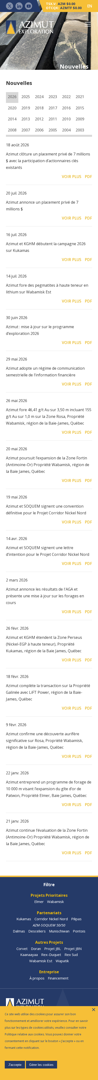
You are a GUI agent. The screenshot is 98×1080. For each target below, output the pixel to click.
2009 (80, 119)
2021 (80, 96)
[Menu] (87, 24)
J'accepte (14, 1065)
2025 (25, 96)
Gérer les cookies (41, 1065)
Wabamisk (55, 901)
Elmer (39, 901)
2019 (25, 108)
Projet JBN (73, 948)
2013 (25, 119)
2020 (12, 108)
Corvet (22, 948)
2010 (66, 119)
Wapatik (62, 960)
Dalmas (19, 931)
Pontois (79, 931)
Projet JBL (52, 948)
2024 (39, 96)
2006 (39, 130)
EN (89, 6)
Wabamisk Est (40, 960)
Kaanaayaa (29, 954)
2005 (53, 130)
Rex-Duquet (51, 954)
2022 (66, 96)
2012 (39, 119)
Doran (36, 948)
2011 (53, 119)
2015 (80, 108)
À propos (36, 978)
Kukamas (23, 918)
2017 (53, 108)
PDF (88, 176)
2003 (80, 130)
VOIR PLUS (71, 176)
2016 (66, 108)
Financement (58, 978)
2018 (39, 108)
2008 (12, 130)
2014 (12, 119)
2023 (53, 96)
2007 (25, 130)
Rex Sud (71, 954)
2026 (12, 96)
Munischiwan (59, 931)
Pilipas (76, 918)
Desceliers (37, 931)
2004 (66, 130)
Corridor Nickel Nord (51, 918)
